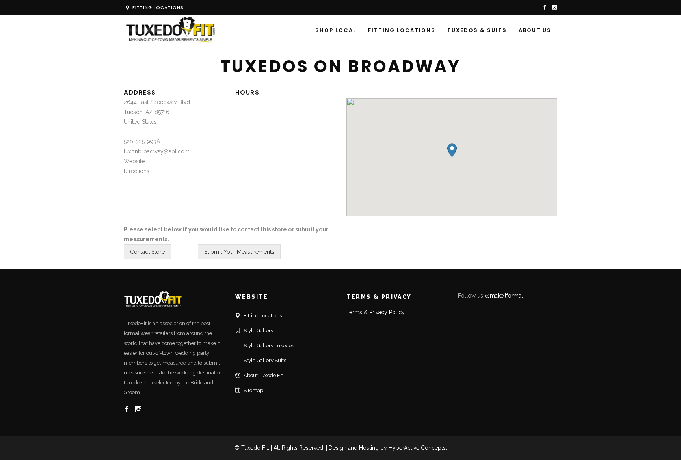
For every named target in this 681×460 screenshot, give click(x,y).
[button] (452, 150)
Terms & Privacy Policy (375, 312)
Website (134, 161)
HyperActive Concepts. (418, 448)
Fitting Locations (157, 7)
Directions (136, 171)
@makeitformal (504, 295)
